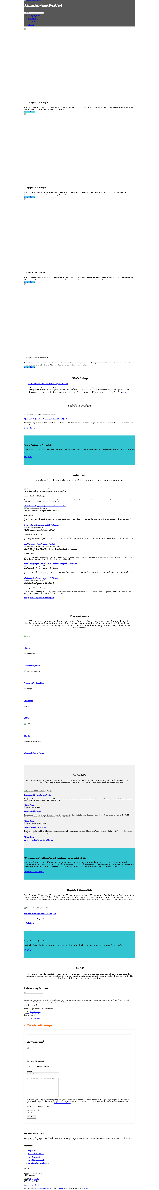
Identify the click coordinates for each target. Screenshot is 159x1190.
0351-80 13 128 (35, 1012)
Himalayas (60, 1188)
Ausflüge (27, 735)
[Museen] (32, 639)
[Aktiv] (32, 709)
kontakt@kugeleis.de (32, 1018)
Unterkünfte (33, 18)
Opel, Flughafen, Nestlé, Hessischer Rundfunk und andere (50, 563)
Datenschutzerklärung (62, 1103)
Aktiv (26, 718)
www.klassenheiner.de (36, 1159)
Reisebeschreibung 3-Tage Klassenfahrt (40, 913)
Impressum (32, 1150)
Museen (27, 647)
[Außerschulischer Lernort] (32, 744)
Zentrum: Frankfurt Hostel (32, 811)
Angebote (32, 21)
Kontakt (31, 24)
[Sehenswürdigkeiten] (32, 656)
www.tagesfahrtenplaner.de (38, 1163)
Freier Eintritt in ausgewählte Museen (41, 525)
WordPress (85, 1188)
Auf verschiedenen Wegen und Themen (41, 578)
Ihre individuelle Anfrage (34, 871)
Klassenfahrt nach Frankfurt (43, 5)
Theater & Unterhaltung (34, 683)
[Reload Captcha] (40, 1110)
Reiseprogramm (34, 15)
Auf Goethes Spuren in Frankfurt (39, 597)
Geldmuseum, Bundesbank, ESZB (39, 544)
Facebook (28, 950)
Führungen (28, 700)
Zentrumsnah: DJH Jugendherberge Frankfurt (38, 795)
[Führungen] (32, 692)
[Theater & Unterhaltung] (32, 674)
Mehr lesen (29, 112)
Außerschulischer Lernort (34, 753)
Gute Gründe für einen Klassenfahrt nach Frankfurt (45, 418)
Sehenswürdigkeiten (32, 665)
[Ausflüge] (32, 727)
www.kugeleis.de (34, 1156)
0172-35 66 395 (33, 1013)
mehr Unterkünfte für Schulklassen (38, 840)
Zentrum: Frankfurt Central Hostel (35, 827)
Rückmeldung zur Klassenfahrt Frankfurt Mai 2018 (48, 383)
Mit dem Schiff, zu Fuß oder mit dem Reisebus (45, 505)
